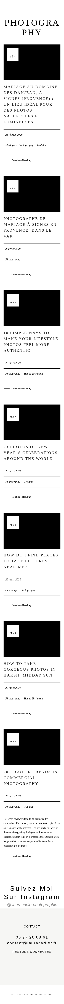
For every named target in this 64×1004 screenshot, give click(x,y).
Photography (25, 145)
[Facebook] (23, 968)
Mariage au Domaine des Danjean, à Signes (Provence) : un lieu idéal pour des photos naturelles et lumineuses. (31, 104)
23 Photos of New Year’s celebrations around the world (31, 453)
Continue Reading (21, 160)
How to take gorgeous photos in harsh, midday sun (30, 669)
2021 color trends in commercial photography (31, 778)
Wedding (42, 145)
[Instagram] (40, 968)
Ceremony (11, 590)
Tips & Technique (33, 373)
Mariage (10, 145)
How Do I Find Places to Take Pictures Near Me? (31, 561)
